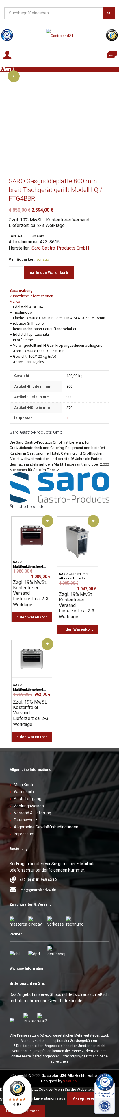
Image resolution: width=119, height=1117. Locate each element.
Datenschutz (25, 820)
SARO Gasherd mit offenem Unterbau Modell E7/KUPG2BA (74, 578)
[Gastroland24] (59, 35)
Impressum (24, 834)
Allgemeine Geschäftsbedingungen (46, 827)
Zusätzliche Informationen (31, 296)
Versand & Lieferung (32, 812)
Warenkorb (24, 791)
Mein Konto (24, 784)
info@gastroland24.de (37, 890)
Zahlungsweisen (29, 806)
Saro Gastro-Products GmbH (60, 248)
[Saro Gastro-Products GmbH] (59, 501)
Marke (15, 301)
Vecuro (70, 1081)
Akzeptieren (84, 1098)
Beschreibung (21, 290)
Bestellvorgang (27, 798)
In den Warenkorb (52, 272)
